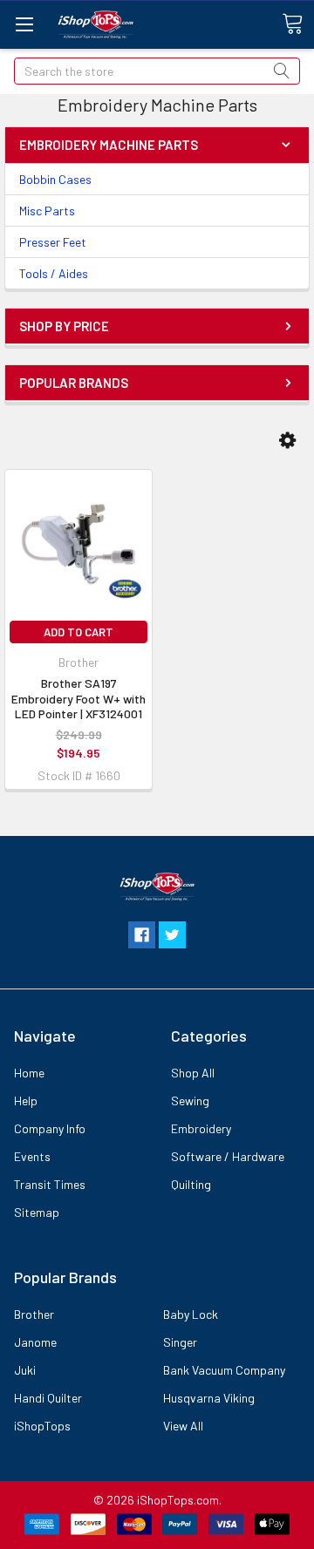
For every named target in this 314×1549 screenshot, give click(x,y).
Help (26, 1100)
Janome (35, 1342)
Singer (180, 1342)
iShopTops (42, 1425)
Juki (25, 1369)
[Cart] (298, 24)
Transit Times (49, 1184)
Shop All (193, 1072)
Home (29, 1072)
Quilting (191, 1184)
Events (32, 1156)
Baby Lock (190, 1314)
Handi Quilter (48, 1397)
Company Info (49, 1128)
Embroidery (201, 1128)
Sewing (190, 1100)
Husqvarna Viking (209, 1397)
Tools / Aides (53, 273)
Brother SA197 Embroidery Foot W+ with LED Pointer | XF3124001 (78, 698)
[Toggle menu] (24, 24)
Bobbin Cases (55, 179)
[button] (287, 440)
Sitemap (36, 1212)
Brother (34, 1314)
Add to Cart (78, 632)
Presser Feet (52, 241)
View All (183, 1425)
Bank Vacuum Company (224, 1369)
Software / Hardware (227, 1156)
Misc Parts (47, 210)
